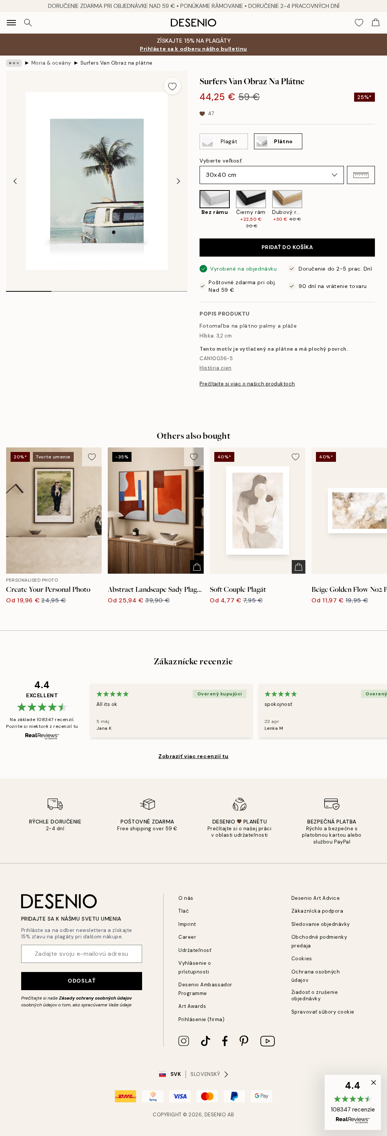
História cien (216, 368)
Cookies (301, 958)
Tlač (183, 911)
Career (187, 937)
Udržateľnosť (194, 950)
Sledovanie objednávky (320, 924)
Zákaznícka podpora (317, 911)
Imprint (187, 924)
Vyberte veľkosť (220, 160)
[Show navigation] (11, 23)
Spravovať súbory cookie (322, 1012)
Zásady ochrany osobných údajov (95, 998)
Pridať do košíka (287, 247)
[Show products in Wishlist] (359, 23)
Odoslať (81, 980)
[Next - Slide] (178, 181)
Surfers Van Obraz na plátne (116, 63)
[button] (361, 175)
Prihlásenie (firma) (201, 1019)
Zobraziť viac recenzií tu (193, 756)
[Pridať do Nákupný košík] (197, 567)
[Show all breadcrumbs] (14, 63)
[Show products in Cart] (375, 23)
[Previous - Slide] (15, 181)
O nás (186, 898)
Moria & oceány (51, 63)
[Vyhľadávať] (28, 23)
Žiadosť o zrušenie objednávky (314, 995)
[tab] (28, 289)
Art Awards (192, 1006)
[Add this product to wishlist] (172, 86)
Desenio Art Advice (315, 898)
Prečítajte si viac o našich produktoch (247, 384)
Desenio (215, 1114)
